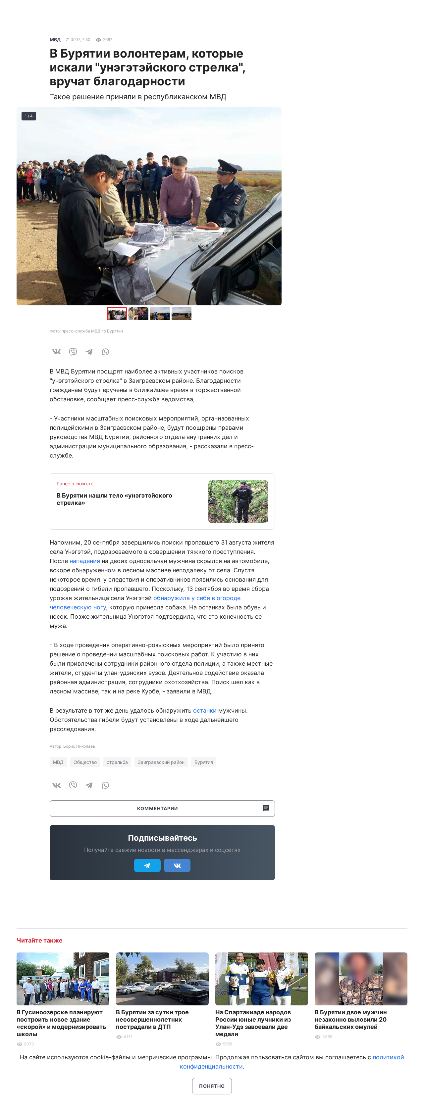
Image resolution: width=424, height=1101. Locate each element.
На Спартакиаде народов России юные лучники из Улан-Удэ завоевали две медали (253, 1023)
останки (205, 710)
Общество (85, 762)
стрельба (117, 762)
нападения (85, 560)
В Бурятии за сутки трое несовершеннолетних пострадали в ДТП (152, 1019)
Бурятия (203, 762)
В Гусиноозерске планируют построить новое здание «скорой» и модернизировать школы (61, 1023)
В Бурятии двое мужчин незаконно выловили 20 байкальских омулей (351, 1019)
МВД (55, 39)
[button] (139, 313)
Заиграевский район (161, 762)
